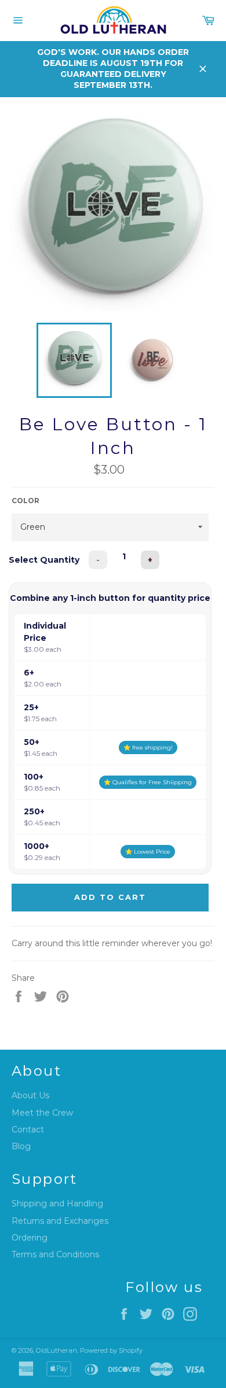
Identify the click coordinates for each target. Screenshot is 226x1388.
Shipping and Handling (57, 1203)
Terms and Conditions (55, 1254)
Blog (21, 1146)
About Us (30, 1095)
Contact (28, 1129)
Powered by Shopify (111, 1350)
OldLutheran (56, 1350)
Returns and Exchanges (60, 1221)
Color (25, 500)
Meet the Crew (42, 1113)
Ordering (30, 1237)
